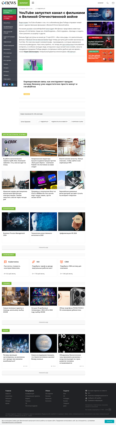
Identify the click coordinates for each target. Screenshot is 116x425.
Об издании (49, 393)
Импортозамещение (9, 45)
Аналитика (8, 396)
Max (64, 393)
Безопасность (7, 49)
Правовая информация (95, 400)
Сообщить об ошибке (94, 398)
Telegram (66, 403)
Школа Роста (7, 23)
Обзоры (7, 401)
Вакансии (48, 398)
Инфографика (7, 79)
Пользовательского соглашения (12, 422)
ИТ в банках (7, 56)
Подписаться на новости (59, 121)
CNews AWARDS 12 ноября (8, 17)
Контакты (48, 401)
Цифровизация (7, 41)
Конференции (29, 393)
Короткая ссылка (77, 121)
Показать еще (43, 247)
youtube (29, 29)
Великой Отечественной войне (37, 40)
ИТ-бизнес (6, 71)
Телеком (6, 64)
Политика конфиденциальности (98, 395)
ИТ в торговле (7, 60)
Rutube (65, 401)
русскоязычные (68, 44)
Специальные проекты (32, 396)
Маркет (27, 398)
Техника (27, 401)
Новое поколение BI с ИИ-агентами (31, 114)
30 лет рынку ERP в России (8, 32)
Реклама (48, 396)
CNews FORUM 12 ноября (8, 11)
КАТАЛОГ (100, 3)
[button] (107, 3)
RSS (89, 393)
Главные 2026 (9, 37)
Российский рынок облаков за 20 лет (8, 27)
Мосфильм (71, 52)
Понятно (109, 421)
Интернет (24, 3)
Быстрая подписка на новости (97, 391)
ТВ (26, 403)
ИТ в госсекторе (8, 53)
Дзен (64, 406)
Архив (7, 403)
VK (64, 396)
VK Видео (66, 398)
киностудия (50, 29)
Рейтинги (6, 75)
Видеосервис (23, 23)
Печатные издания (31, 406)
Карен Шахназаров (31, 52)
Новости (8, 393)
